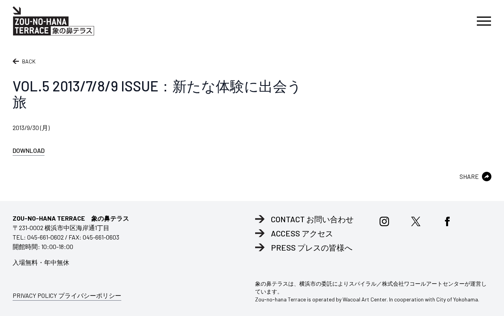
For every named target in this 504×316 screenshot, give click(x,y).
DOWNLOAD (28, 150)
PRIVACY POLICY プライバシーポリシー (67, 295)
